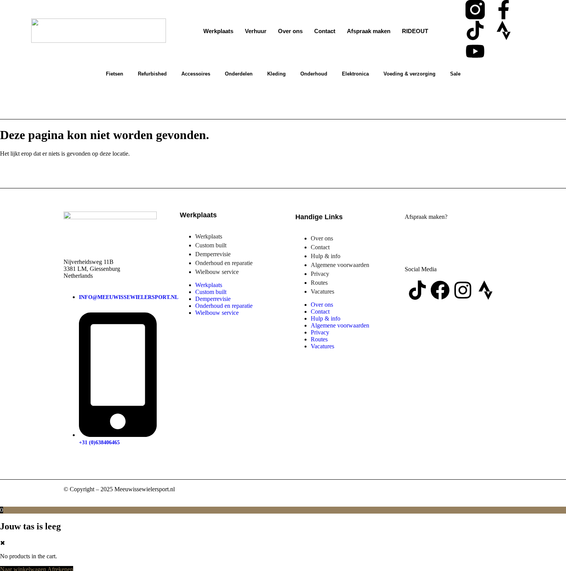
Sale (455, 74)
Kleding (276, 74)
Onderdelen (239, 74)
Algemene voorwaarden (340, 265)
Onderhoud (313, 74)
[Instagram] (462, 290)
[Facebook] (440, 290)
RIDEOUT (415, 31)
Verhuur (255, 31)
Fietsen (114, 74)
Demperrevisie (213, 254)
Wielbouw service (217, 272)
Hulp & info (325, 256)
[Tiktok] (475, 30)
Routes (319, 282)
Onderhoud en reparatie (224, 263)
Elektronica (355, 74)
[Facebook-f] (503, 9)
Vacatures (322, 291)
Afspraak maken (368, 31)
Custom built (210, 245)
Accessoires (195, 74)
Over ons (290, 31)
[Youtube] (475, 51)
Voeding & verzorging (409, 74)
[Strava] (503, 30)
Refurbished (152, 74)
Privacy (320, 273)
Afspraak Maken (449, 239)
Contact (324, 31)
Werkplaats (218, 31)
